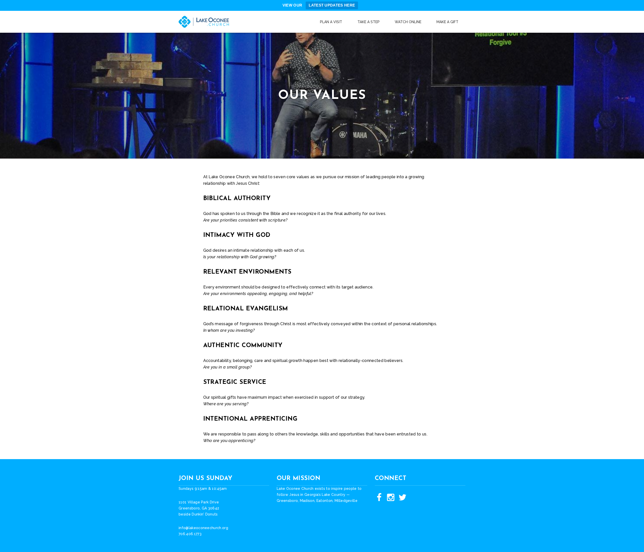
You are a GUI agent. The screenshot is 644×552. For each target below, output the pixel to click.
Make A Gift (447, 22)
